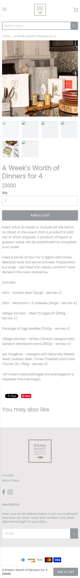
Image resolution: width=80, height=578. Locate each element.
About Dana (10, 480)
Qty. (5, 193)
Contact (8, 475)
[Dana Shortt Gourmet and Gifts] (40, 10)
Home (6, 36)
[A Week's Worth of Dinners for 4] (40, 78)
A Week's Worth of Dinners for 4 (35, 36)
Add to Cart (40, 215)
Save (27, 395)
